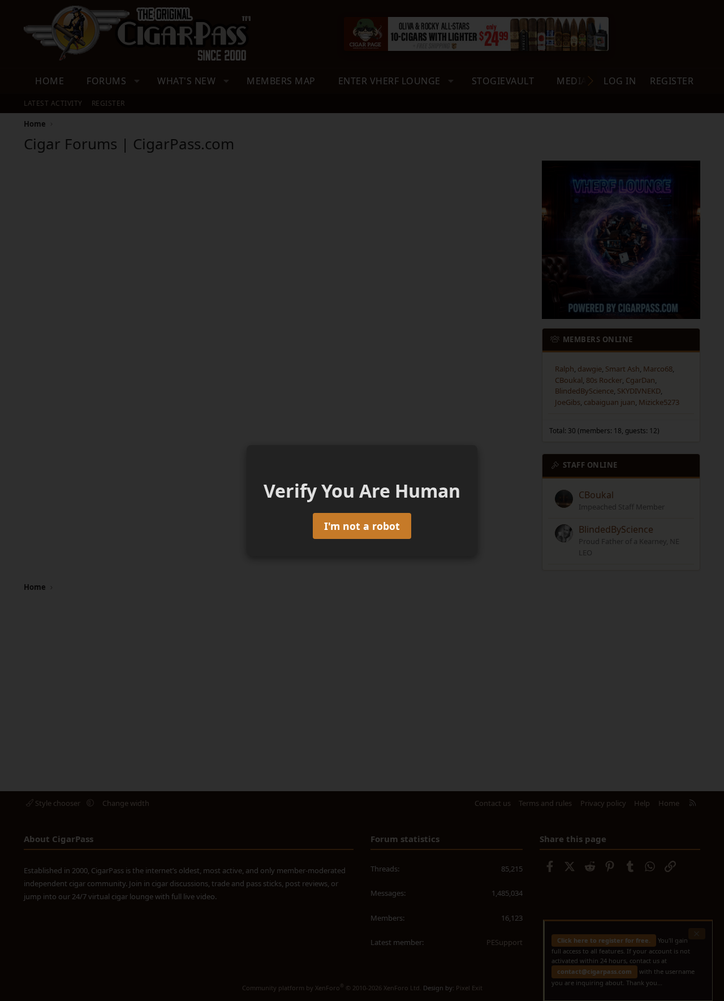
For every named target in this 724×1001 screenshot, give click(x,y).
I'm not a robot (362, 526)
